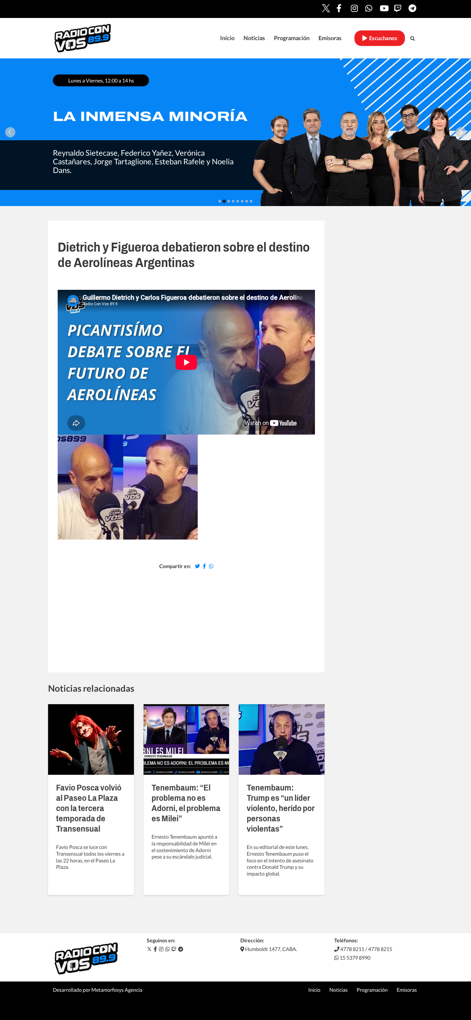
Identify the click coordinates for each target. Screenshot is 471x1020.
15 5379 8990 (354, 958)
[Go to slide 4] (233, 201)
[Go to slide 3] (228, 201)
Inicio (227, 38)
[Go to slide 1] (220, 201)
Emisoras (330, 38)
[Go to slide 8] (251, 201)
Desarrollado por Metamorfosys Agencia (97, 990)
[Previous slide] (10, 132)
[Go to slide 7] (246, 201)
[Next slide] (461, 132)
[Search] (412, 38)
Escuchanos (382, 38)
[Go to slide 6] (242, 201)
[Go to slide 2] (224, 201)
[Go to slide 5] (237, 201)
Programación (292, 38)
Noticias (254, 38)
